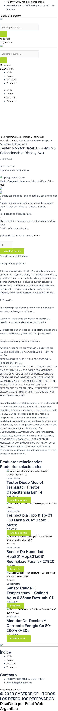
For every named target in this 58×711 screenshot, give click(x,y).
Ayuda (37, 235)
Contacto (11, 83)
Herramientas (14, 137)
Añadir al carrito (12, 251)
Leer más (15, 569)
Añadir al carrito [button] (18, 500)
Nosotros (11, 79)
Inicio (9, 72)
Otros (14, 140)
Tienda (10, 76)
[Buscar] (3, 34)
